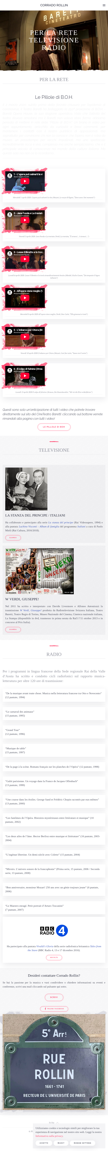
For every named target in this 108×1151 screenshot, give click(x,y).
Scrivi (54, 997)
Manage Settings (82, 1143)
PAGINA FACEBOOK (55, 1009)
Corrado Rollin (54, 5)
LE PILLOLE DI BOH (54, 427)
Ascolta (54, 957)
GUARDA (13, 538)
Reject (61, 1143)
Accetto (44, 1143)
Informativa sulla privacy (49, 1135)
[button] (104, 5)
